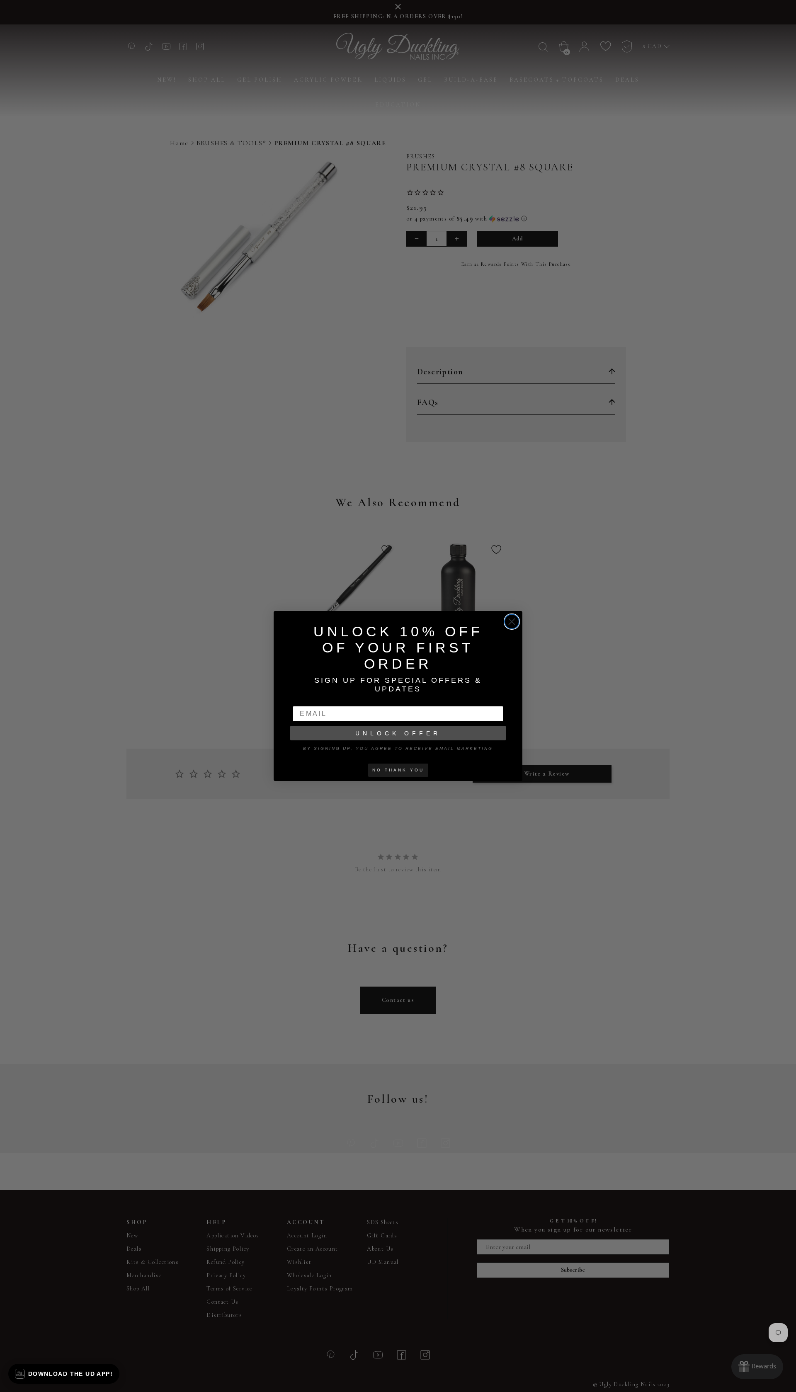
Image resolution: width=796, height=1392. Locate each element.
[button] (63, 1374)
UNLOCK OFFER (398, 733)
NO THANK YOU (398, 770)
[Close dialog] (512, 621)
